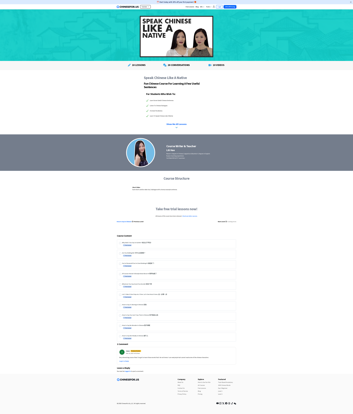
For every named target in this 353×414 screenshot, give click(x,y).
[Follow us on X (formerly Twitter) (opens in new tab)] (223, 404)
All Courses (201, 385)
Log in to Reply (124, 361)
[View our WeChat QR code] (235, 403)
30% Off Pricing (230, 7)
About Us (180, 382)
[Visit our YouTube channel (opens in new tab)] (217, 404)
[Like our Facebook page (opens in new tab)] (226, 404)
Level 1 (220, 391)
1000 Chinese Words (224, 385)
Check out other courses (189, 216)
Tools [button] (208, 7)
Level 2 (220, 394)
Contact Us (181, 388)
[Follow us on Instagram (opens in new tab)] (220, 404)
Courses (144, 7)
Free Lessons (190, 7)
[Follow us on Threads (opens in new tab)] (229, 404)
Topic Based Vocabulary (225, 382)
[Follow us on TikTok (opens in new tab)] (232, 404)
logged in (128, 371)
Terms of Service (183, 391)
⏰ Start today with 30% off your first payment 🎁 (176, 2)
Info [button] (201, 7)
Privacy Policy (182, 394)
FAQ (179, 385)
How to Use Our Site (204, 382)
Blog (197, 7)
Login (219, 7)
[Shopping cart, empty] (213, 6)
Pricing (200, 394)
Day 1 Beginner (222, 388)
